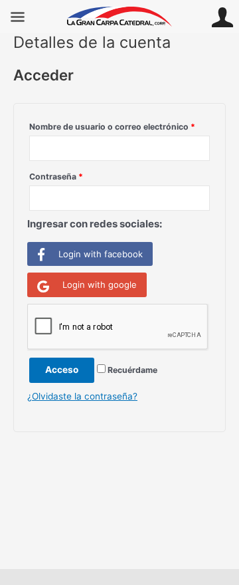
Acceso (61, 369)
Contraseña (56, 176)
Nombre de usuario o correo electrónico (112, 127)
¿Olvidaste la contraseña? (82, 396)
